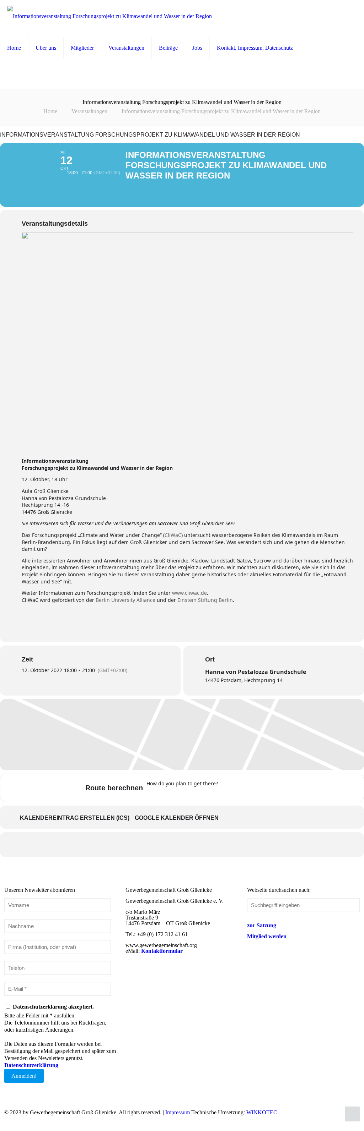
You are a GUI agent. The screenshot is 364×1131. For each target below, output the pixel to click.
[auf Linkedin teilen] (182, 844)
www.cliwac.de (189, 592)
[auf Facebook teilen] (146, 844)
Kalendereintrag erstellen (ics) (74, 818)
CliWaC (173, 535)
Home (50, 111)
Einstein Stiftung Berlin (205, 600)
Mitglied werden (267, 936)
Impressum (177, 1112)
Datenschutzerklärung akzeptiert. (52, 1007)
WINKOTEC (261, 1112)
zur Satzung (261, 925)
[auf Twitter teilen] (164, 844)
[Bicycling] (283, 788)
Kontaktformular (162, 951)
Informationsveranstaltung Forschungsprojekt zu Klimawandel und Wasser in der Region (221, 111)
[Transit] (255, 788)
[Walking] (269, 788)
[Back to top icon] (352, 1114)
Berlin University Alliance (125, 600)
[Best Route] (227, 788)
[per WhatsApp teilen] (200, 844)
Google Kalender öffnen (177, 818)
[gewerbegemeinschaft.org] (109, 16)
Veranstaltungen (89, 111)
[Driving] (241, 788)
